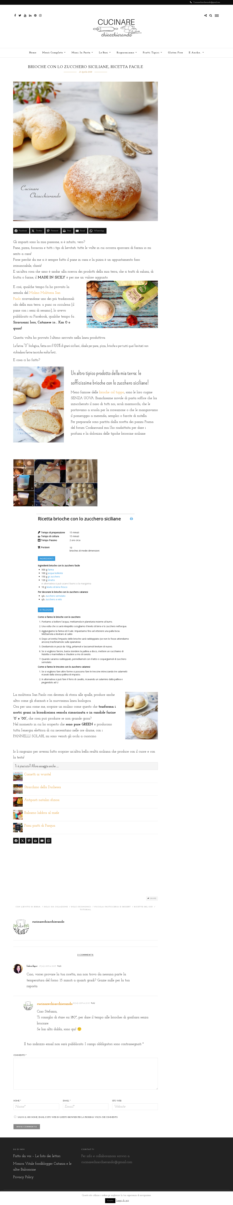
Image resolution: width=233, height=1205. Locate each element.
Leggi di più (122, 1200)
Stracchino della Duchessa (42, 787)
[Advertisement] (85, 869)
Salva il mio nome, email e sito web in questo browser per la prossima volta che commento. (68, 1117)
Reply (59, 966)
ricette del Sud (143, 907)
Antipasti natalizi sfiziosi (41, 800)
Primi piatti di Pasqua (39, 826)
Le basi (103, 52)
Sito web (116, 1101)
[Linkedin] (30, 15)
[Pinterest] (35, 15)
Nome (17, 1101)
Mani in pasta (80, 52)
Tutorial (85, 910)
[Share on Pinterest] (29, 841)
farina (51, 569)
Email (67, 1101)
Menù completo (52, 52)
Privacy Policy (23, 1177)
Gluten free (175, 52)
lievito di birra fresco (57, 586)
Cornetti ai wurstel (37, 774)
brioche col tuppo (111, 392)
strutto (51, 580)
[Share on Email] (42, 841)
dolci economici (81, 907)
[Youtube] (25, 15)
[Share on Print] (35, 841)
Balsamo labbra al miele (41, 813)
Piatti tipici (151, 52)
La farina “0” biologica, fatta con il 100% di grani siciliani (46, 345)
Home (32, 52)
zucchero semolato (55, 595)
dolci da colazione (56, 907)
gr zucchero (54, 576)
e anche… (195, 52)
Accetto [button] (110, 1201)
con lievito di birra (28, 907)
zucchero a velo (54, 599)
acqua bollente (55, 573)
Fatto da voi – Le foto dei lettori (36, 1156)
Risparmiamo (125, 52)
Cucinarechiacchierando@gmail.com (206, 2)
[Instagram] (40, 15)
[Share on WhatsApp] (48, 841)
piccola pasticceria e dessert (112, 907)
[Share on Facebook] (16, 841)
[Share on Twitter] (22, 841)
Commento (19, 1055)
